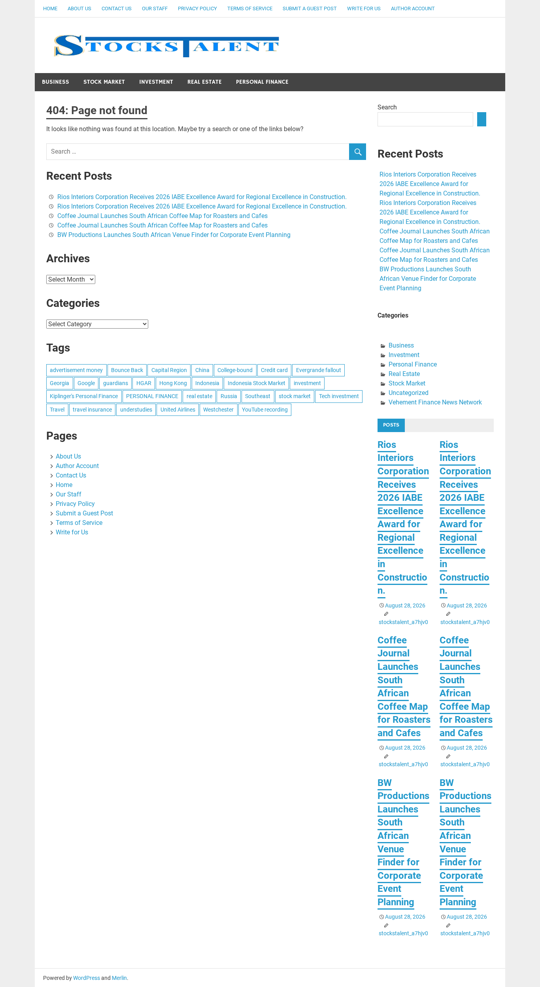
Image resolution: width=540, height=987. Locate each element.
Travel (57, 409)
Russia (229, 396)
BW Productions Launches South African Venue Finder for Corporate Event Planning (174, 235)
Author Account (413, 8)
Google (86, 383)
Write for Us (364, 8)
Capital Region (169, 370)
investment (307, 383)
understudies (136, 409)
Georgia (59, 383)
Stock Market (104, 82)
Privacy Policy (197, 8)
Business (55, 82)
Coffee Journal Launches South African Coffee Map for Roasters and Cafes (162, 216)
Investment (156, 82)
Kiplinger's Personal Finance (84, 396)
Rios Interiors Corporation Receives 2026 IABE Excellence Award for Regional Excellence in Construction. (202, 197)
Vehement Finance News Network (435, 402)
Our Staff (155, 8)
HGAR (143, 383)
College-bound (235, 370)
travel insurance (92, 409)
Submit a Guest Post (310, 8)
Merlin (119, 978)
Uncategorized (409, 393)
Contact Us (117, 8)
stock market (295, 396)
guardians (115, 383)
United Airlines (177, 409)
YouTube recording (265, 409)
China (202, 370)
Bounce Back (127, 370)
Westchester (218, 409)
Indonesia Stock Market (256, 383)
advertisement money (76, 370)
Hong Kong (173, 383)
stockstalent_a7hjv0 (403, 622)
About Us (79, 8)
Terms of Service (249, 8)
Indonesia (207, 383)
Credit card (274, 370)
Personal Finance (262, 82)
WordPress (86, 978)
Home (50, 8)
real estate (199, 396)
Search (387, 107)
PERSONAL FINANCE (152, 396)
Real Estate (204, 82)
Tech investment (339, 396)
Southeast (257, 396)
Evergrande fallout (318, 370)
